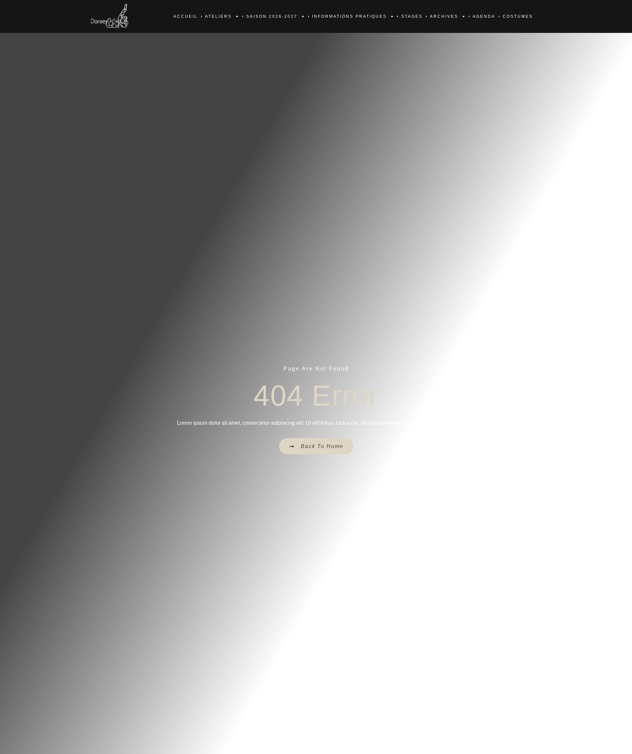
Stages (412, 16)
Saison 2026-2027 (272, 16)
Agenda (484, 16)
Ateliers (218, 16)
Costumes (518, 16)
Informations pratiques (349, 16)
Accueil (185, 16)
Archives (444, 16)
